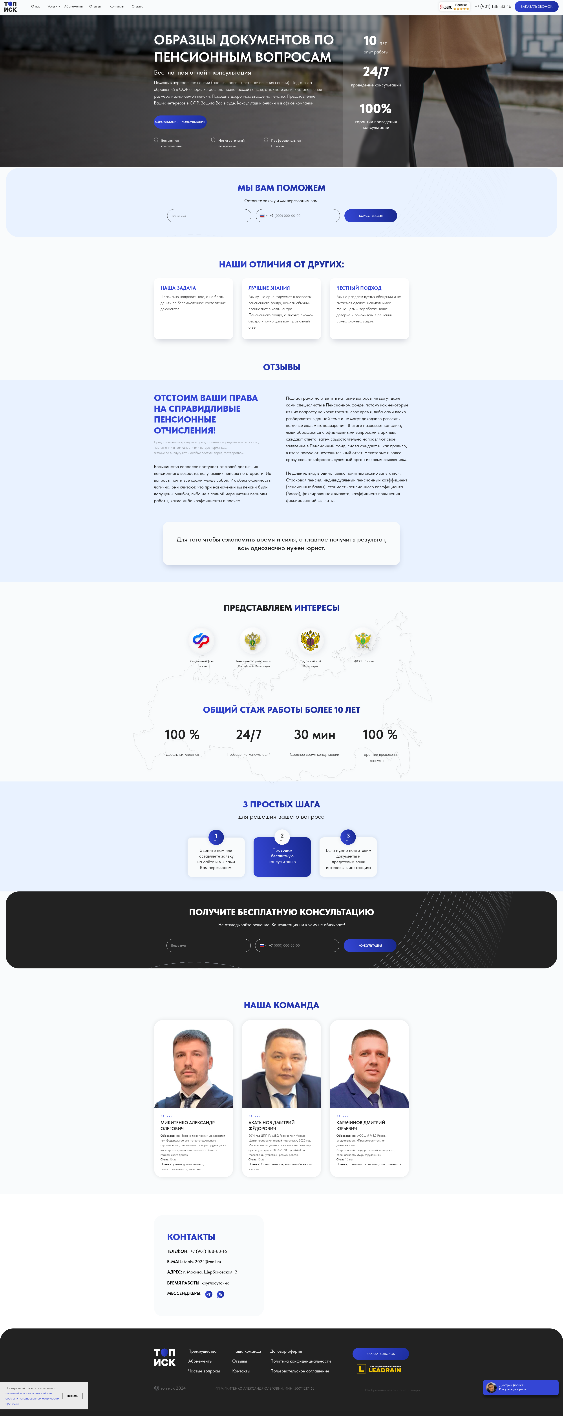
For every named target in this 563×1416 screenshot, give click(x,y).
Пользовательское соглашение (299, 1371)
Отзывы (239, 1361)
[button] (537, 6)
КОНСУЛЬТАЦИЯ (371, 216)
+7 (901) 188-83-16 (493, 6)
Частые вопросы (204, 1371)
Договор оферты (286, 1351)
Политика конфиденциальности (300, 1361)
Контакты (241, 1371)
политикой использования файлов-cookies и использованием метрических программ (32, 1398)
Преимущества (202, 1351)
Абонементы (200, 1361)
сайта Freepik (410, 1390)
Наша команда (246, 1351)
